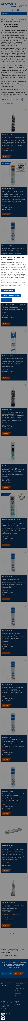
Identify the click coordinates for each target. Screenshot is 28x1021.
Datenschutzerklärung (6, 280)
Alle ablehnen (6, 300)
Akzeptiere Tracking (8, 290)
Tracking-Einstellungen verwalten (11, 295)
